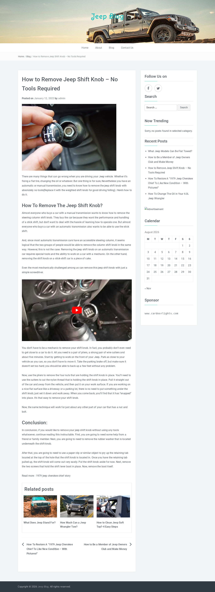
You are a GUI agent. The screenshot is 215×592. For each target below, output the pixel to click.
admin (61, 98)
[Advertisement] (154, 209)
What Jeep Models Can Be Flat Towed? (170, 151)
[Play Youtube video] (77, 310)
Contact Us (127, 47)
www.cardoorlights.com (161, 313)
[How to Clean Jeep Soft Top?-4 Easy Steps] (113, 506)
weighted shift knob (77, 190)
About (98, 47)
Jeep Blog (107, 16)
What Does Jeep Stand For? (40, 522)
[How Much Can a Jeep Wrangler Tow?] (76, 506)
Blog (111, 47)
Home (85, 47)
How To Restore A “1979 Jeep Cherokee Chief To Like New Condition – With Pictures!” (50, 549)
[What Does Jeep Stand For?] (40, 506)
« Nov (148, 288)
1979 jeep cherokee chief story (53, 475)
